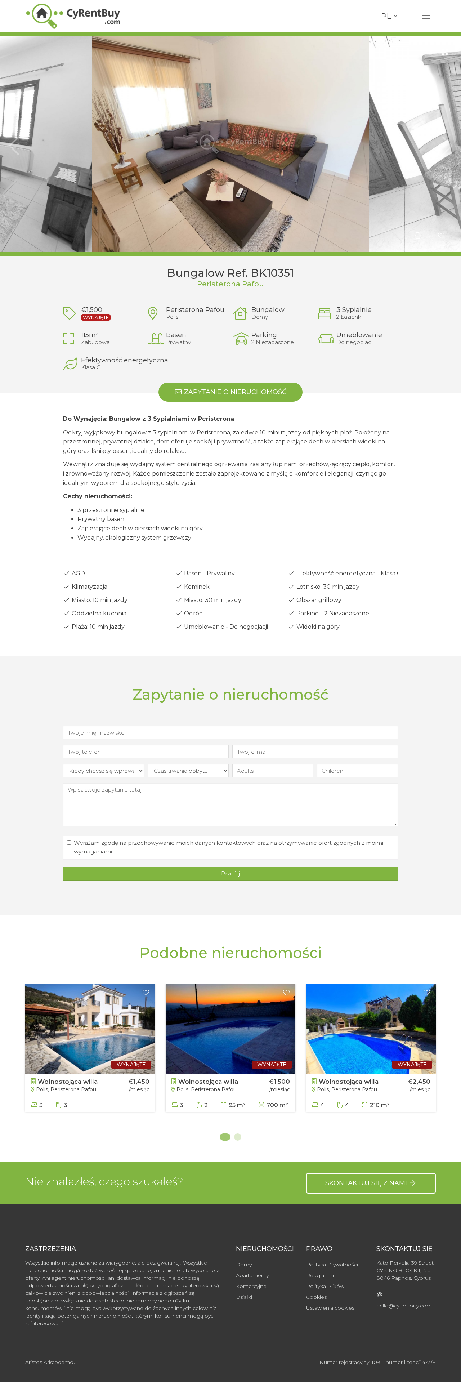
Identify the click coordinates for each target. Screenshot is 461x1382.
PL (386, 16)
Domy (244, 1264)
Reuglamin (320, 1275)
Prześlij (230, 873)
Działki (244, 1297)
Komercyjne (251, 1286)
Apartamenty (252, 1275)
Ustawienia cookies (330, 1308)
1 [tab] (223, 1137)
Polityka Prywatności (332, 1264)
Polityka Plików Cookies (325, 1291)
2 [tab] (237, 1137)
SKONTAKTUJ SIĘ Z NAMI (367, 1183)
